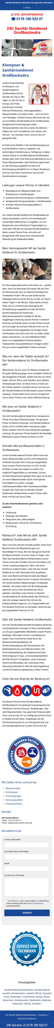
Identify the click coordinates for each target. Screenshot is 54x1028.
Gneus (47, 996)
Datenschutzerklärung (35, 903)
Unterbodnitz (28, 996)
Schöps (39, 996)
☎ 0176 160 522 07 (27, 18)
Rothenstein (15, 996)
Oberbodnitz (35, 1000)
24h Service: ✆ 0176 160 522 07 (27, 1025)
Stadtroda (46, 1000)
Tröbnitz (27, 1003)
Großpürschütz (21, 1000)
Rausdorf (47, 993)
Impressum (42, 1015)
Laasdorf (30, 993)
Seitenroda (17, 1003)
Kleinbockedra (18, 993)
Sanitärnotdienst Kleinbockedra (19, 989)
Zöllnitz (38, 993)
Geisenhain (8, 1000)
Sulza (6, 996)
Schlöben (36, 1003)
